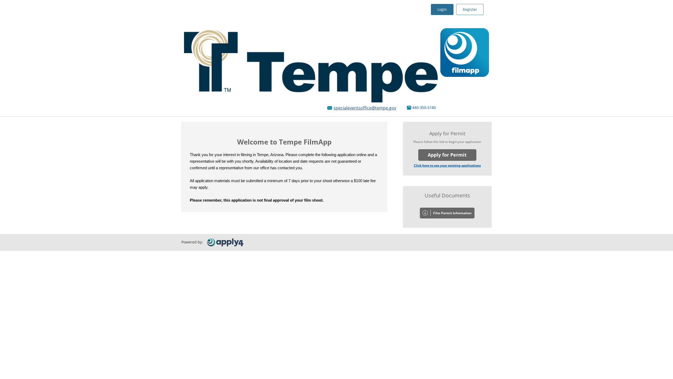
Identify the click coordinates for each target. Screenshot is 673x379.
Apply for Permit (447, 155)
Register (470, 9)
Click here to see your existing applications (447, 165)
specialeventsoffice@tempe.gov (365, 108)
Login (442, 9)
